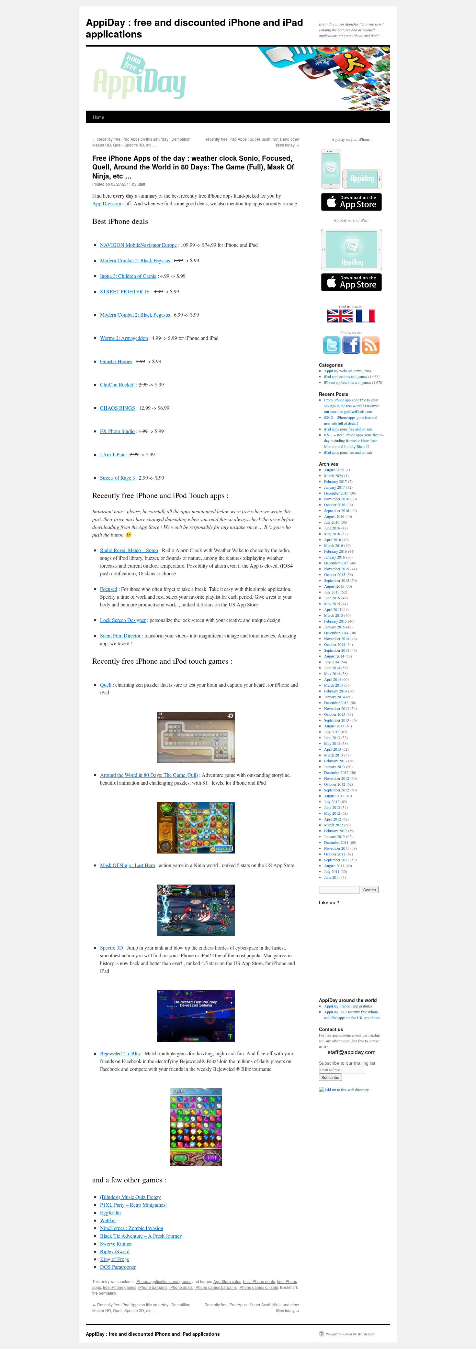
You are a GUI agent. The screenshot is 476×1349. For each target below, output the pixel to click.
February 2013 (335, 760)
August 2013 (334, 725)
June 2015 (332, 597)
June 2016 (332, 527)
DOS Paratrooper (118, 1266)
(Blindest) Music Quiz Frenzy (130, 1196)
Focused (108, 588)
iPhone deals (181, 1287)
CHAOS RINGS (117, 407)
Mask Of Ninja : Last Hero (127, 865)
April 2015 (332, 609)
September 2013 (336, 720)
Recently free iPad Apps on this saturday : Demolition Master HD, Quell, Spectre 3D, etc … (141, 141)
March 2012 (333, 824)
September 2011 (336, 859)
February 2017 (335, 481)
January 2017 (334, 487)
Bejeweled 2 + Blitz (120, 1053)
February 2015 (335, 621)
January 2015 (334, 626)
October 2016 (334, 504)
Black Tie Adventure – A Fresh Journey (141, 1235)
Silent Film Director (120, 635)
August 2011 (334, 865)
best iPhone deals (259, 1281)
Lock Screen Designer (123, 619)
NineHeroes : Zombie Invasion (131, 1227)
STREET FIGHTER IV (125, 291)
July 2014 (331, 661)
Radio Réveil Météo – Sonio (129, 550)
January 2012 (334, 836)
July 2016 (331, 522)
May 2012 (332, 813)
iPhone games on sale (258, 1287)
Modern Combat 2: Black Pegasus (135, 260)
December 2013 (336, 702)
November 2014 (336, 638)
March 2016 (333, 545)
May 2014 (332, 673)
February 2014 (335, 690)
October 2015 (334, 574)
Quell (105, 684)
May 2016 (332, 533)
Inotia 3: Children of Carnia (128, 275)
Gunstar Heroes (116, 361)
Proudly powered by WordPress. (350, 1333)
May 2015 (332, 603)
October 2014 (334, 644)
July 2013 (331, 731)
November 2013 (336, 708)
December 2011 (336, 842)
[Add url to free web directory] (344, 1089)
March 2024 (333, 475)
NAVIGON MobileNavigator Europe (138, 244)
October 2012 (334, 784)
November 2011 (336, 848)
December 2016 (336, 492)
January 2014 (334, 696)
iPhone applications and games (163, 1281)
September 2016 (336, 510)
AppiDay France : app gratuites (348, 1005)
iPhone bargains (152, 1287)
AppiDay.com (106, 203)
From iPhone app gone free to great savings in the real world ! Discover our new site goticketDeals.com (351, 405)
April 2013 (332, 749)
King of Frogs (114, 1259)
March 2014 (333, 685)
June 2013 (332, 737)
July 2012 (331, 801)
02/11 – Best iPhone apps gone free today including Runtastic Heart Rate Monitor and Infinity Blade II (354, 440)
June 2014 (332, 667)
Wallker (108, 1220)
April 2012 (332, 818)
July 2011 (331, 871)
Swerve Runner (116, 1243)
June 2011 (332, 877)
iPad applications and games (345, 376)
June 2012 (332, 807)
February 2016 (335, 551)
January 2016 (334, 557)
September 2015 (336, 580)
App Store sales (227, 1281)
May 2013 (332, 743)
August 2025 (334, 469)
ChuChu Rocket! (117, 384)
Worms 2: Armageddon (124, 337)
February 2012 (335, 830)
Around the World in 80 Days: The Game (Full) (149, 774)
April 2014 (332, 679)
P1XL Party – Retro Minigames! (133, 1204)
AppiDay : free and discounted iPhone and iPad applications (194, 27)
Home (98, 117)
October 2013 (334, 714)
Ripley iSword (115, 1251)
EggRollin (110, 1212)
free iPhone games (119, 1287)
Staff (141, 184)
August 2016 (334, 516)
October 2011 (334, 853)
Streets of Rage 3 (117, 477)
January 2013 (334, 766)
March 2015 (333, 615)
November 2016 (336, 498)
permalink (107, 1293)
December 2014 (336, 632)
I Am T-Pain (113, 454)
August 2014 (334, 655)
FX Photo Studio (117, 431)
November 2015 (336, 568)
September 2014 (336, 650)
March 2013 (333, 754)
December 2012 (336, 772)
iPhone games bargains (216, 1287)
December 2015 (336, 562)
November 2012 (336, 778)
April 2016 (332, 539)
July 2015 (331, 591)
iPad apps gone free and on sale (348, 428)
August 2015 (334, 586)
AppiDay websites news (343, 370)
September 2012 (336, 789)
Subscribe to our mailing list (347, 1063)
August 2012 (334, 795)
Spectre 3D (111, 947)
